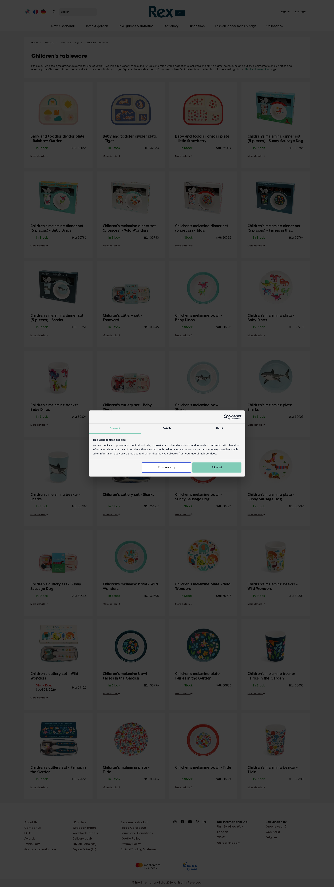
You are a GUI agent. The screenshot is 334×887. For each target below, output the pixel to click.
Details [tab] (167, 428)
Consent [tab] (115, 428)
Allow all (217, 467)
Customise (164, 467)
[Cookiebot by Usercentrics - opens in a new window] (226, 417)
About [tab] (219, 428)
